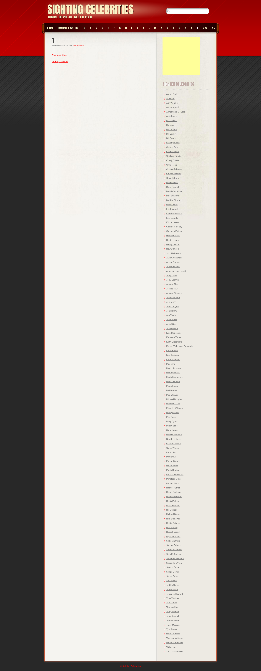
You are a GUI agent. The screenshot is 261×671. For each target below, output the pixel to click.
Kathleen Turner (174, 337)
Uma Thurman (173, 633)
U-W (205, 28)
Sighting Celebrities (90, 9)
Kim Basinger (172, 355)
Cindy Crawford (173, 173)
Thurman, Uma (59, 55)
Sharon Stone (172, 567)
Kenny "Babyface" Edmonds (179, 346)
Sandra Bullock (173, 545)
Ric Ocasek (171, 510)
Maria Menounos (174, 377)
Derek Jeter (171, 204)
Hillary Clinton (172, 244)
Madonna (170, 364)
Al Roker (170, 98)
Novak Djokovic (173, 439)
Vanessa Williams (174, 638)
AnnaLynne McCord (175, 112)
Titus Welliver (172, 598)
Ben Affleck (171, 129)
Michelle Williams (174, 408)
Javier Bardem (173, 262)
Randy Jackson (173, 492)
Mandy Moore (173, 372)
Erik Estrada (172, 218)
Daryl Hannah (172, 187)
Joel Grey (171, 302)
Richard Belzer (173, 514)
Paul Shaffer (172, 465)
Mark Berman (78, 45)
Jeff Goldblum (173, 266)
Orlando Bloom (173, 443)
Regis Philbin (172, 501)
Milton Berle (172, 425)
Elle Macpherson (174, 213)
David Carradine (174, 191)
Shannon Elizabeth (175, 558)
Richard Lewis (173, 519)
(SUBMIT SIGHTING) (68, 28)
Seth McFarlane (174, 554)
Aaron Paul (171, 94)
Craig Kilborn (172, 178)
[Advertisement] (181, 56)
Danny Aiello (172, 182)
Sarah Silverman (174, 549)
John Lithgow (172, 306)
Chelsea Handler (174, 156)
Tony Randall (172, 616)
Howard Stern (172, 249)
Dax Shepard (172, 195)
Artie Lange (171, 116)
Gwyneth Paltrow (174, 231)
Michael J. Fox (173, 403)
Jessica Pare (172, 288)
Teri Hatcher (172, 589)
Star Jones (171, 580)
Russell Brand (173, 532)
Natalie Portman (174, 434)
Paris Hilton (171, 452)
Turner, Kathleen (60, 61)
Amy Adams (172, 103)
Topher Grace (172, 620)
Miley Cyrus (171, 421)
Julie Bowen (172, 328)
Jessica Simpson (174, 293)
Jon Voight (171, 315)
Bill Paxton (171, 138)
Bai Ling (170, 125)
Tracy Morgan (173, 625)
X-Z (214, 28)
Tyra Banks (171, 629)
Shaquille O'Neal (174, 563)
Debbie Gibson (173, 200)
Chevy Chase (172, 160)
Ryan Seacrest (173, 536)
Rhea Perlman (173, 505)
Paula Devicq (172, 470)
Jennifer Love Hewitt (176, 271)
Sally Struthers (173, 541)
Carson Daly (172, 147)
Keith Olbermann (174, 342)
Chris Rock (171, 165)
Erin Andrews (172, 222)
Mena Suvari (172, 395)
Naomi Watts (172, 430)
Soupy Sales (172, 576)
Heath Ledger (172, 240)
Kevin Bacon (172, 350)
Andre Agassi (172, 107)
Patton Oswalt (173, 461)
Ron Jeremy (172, 527)
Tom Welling (172, 607)
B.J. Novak (171, 120)
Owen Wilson (172, 448)
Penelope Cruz (173, 479)
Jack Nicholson (173, 253)
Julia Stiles (171, 324)
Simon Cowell (172, 572)
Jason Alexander (174, 257)
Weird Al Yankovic (174, 642)
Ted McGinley (172, 585)
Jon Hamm (171, 311)
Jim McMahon (173, 297)
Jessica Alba (172, 284)
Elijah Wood (172, 209)
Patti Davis (171, 456)
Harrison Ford (173, 235)
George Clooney (174, 226)
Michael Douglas (174, 399)
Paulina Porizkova (174, 474)
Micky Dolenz (172, 412)
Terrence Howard (174, 594)
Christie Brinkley (174, 169)
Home (50, 28)
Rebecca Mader (174, 496)
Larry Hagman (173, 359)
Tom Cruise (171, 602)
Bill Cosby (171, 134)
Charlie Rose (172, 151)
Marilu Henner (173, 381)
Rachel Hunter (173, 488)
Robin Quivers (173, 523)
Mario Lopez (172, 386)
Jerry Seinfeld (172, 280)
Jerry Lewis (171, 275)
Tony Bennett (172, 611)
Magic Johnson (173, 368)
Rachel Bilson (172, 483)
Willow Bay (171, 647)
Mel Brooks (171, 390)
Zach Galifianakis (174, 651)
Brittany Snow (172, 142)
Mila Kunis (171, 417)
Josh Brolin (171, 319)
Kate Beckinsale (174, 333)
